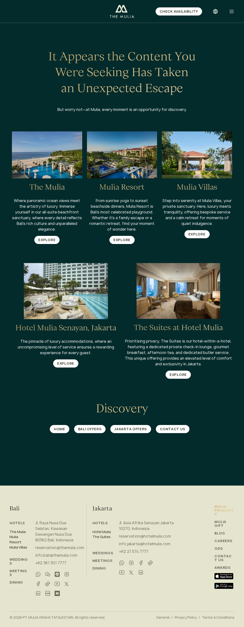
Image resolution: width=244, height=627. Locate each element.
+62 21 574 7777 (133, 551)
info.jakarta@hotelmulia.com (144, 543)
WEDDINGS (19, 561)
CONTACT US (223, 558)
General (162, 617)
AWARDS (222, 568)
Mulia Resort (15, 539)
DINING (16, 582)
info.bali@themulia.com (56, 555)
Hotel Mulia (101, 531)
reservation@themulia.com (59, 547)
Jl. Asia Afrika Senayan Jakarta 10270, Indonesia (146, 525)
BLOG (219, 533)
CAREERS (223, 541)
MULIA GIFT (220, 524)
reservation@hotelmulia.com (145, 536)
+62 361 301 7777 (50, 562)
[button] (231, 11)
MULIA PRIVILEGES (224, 510)
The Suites (101, 536)
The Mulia (18, 531)
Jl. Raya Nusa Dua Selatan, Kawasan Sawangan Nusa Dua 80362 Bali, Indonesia (54, 531)
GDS (218, 548)
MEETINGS (18, 573)
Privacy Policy (186, 617)
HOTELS (17, 523)
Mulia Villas (18, 547)
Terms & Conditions (218, 617)
